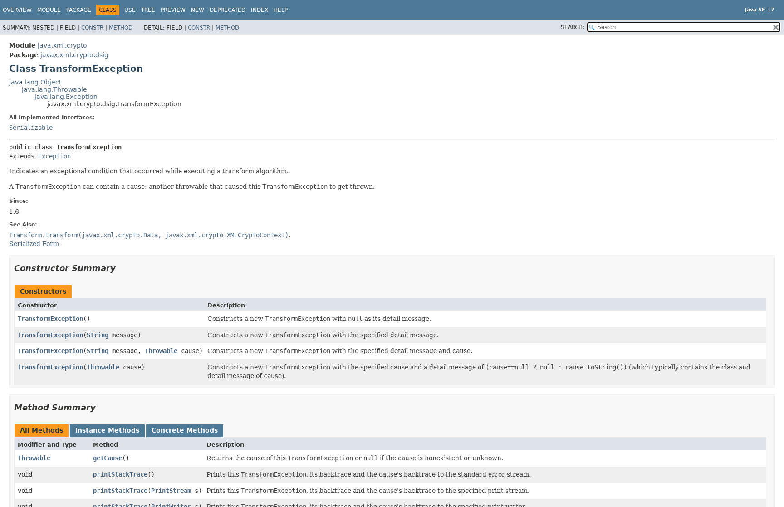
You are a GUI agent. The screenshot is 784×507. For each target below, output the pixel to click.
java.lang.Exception (66, 96)
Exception (54, 156)
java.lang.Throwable (54, 89)
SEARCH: (572, 27)
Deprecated (227, 10)
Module (49, 10)
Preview (173, 10)
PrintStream (171, 490)
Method (120, 28)
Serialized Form (34, 243)
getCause (107, 458)
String (97, 335)
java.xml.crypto (62, 45)
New (197, 10)
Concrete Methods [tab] (185, 430)
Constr (92, 28)
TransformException (50, 318)
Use (130, 10)
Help (281, 10)
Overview (17, 10)
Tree (148, 10)
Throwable (161, 350)
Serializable (31, 127)
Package (78, 10)
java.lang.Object (35, 82)
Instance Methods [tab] (107, 430)
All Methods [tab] (41, 430)
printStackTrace (120, 474)
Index (259, 10)
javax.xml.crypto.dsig (74, 55)
